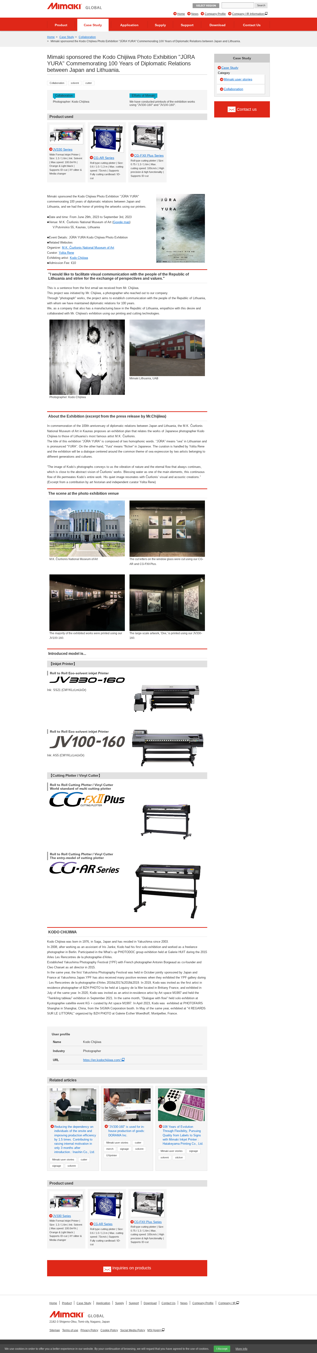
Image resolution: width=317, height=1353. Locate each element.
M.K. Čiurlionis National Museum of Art (88, 247)
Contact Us (252, 25)
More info (241, 1348)
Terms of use (70, 1330)
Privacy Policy (89, 1330)
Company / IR (227, 1303)
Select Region (206, 5)
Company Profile (215, 14)
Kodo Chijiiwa (79, 258)
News (194, 14)
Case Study (93, 25)
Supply (160, 25)
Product (61, 25)
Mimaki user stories (238, 79)
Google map (121, 222)
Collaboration (87, 37)
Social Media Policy (132, 1330)
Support (187, 25)
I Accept (222, 1348)
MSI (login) (154, 1330)
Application (129, 25)
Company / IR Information (248, 14)
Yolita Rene (66, 252)
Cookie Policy (109, 1330)
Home (181, 14)
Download (218, 25)
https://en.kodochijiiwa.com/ (102, 1060)
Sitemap (54, 1330)
